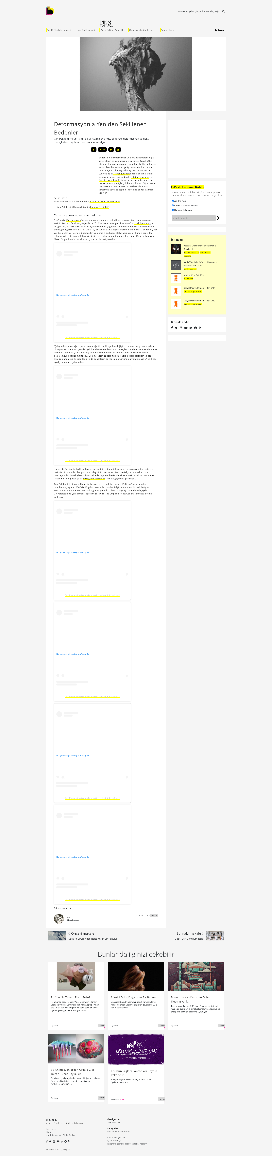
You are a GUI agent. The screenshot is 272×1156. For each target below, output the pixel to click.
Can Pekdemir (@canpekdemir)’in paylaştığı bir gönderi (92, 337)
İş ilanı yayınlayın (114, 1140)
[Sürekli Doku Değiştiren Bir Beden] (136, 976)
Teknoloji (126, 1131)
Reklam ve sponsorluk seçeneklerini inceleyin (127, 1143)
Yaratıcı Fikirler (113, 1122)
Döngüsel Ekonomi (86, 29)
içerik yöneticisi (190, 269)
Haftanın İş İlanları (183, 210)
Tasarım (118, 1131)
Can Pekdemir (73, 220)
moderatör (188, 278)
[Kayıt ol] (218, 217)
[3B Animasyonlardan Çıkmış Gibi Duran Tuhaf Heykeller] (76, 1048)
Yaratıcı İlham (167, 29)
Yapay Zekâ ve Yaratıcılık (112, 29)
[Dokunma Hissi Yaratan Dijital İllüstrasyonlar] (196, 976)
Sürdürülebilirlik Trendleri (59, 29)
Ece (68, 917)
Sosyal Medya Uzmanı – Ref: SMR (199, 288)
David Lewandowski (109, 180)
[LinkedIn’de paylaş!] (111, 149)
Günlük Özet (180, 201)
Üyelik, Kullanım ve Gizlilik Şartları (60, 1135)
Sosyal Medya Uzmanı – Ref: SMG (199, 300)
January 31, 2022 (99, 206)
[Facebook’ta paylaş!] (93, 149)
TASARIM (154, 915)
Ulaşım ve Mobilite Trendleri (142, 29)
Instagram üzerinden (94, 478)
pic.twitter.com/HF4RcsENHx (105, 201)
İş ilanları (177, 239)
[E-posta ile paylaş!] (118, 149)
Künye (48, 1132)
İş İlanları (220, 29)
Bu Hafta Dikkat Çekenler (186, 205)
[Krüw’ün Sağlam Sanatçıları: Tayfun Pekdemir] (136, 1049)
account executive (191, 252)
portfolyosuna (141, 223)
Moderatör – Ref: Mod (194, 275)
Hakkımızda (51, 1129)
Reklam (110, 1131)
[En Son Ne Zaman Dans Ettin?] (76, 976)
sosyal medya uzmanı (193, 291)
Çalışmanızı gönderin (116, 1137)
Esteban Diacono (140, 176)
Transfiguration (121, 173)
